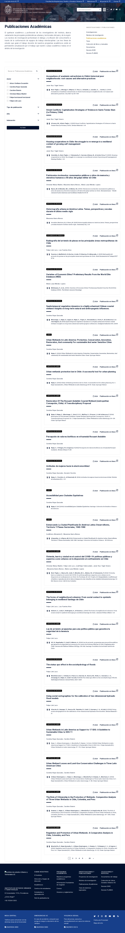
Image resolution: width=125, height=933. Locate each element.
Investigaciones (91, 32)
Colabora (111, 19)
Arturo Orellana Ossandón (19, 83)
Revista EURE (91, 50)
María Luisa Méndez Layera (90, 185)
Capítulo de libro (53, 366)
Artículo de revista (54, 71)
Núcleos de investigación (95, 35)
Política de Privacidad (101, 920)
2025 (96, 71)
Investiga (53, 19)
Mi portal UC (105, 1)
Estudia (33, 19)
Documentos (90, 47)
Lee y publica (72, 19)
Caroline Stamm (15, 90)
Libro (49, 334)
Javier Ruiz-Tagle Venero (55, 85)
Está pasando (91, 19)
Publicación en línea (109, 71)
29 (90, 858)
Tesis (88, 41)
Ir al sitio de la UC (12, 1)
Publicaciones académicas (96, 38)
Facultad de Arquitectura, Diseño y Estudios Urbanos (65, 1)
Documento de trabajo (55, 235)
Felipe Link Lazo (15, 101)
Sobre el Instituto (14, 19)
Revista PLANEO (92, 53)
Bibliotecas (92, 1)
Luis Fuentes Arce (65, 250)
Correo (117, 1)
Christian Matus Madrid (18, 94)
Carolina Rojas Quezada (18, 87)
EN (107, 9)
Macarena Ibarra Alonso (71, 185)
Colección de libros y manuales (97, 44)
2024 (96, 301)
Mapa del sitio (98, 923)
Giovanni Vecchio (70, 473)
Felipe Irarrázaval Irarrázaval (20, 97)
